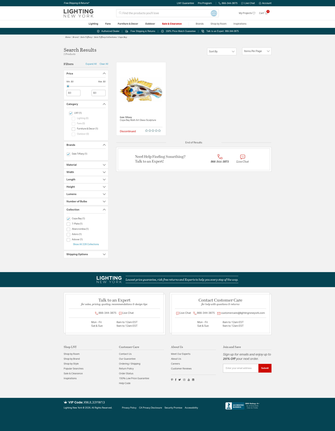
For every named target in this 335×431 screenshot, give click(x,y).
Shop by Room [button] (218, 24)
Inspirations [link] (239, 24)
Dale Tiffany (86, 37)
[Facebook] (175, 379)
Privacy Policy (129, 408)
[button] (265, 3)
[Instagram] (184, 379)
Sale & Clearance (73, 373)
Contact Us (125, 354)
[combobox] (167, 13)
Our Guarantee (127, 359)
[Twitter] (179, 379)
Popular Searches (73, 369)
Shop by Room (72, 354)
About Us (176, 359)
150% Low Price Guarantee (134, 378)
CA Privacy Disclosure (150, 408)
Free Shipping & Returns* (76, 3)
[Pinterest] (172, 379)
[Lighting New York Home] (78, 13)
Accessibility (191, 408)
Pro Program (205, 3)
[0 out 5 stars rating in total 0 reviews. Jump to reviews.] (153, 130)
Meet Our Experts (180, 354)
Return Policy (126, 369)
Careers (175, 364)
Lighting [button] (93, 24)
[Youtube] (189, 379)
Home (68, 37)
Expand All (91, 64)
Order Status (126, 373)
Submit (265, 368)
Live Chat (249, 3)
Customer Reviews (181, 369)
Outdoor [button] (150, 24)
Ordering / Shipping (129, 364)
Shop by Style (71, 364)
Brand (76, 37)
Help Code (125, 383)
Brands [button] (200, 24)
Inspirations (70, 378)
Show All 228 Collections (86, 244)
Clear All (104, 64)
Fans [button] (108, 24)
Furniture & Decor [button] (128, 24)
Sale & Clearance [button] (172, 24)
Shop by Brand (72, 359)
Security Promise (173, 408)
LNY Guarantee (185, 3)
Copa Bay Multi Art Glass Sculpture (138, 120)
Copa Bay (122, 37)
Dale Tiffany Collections (105, 37)
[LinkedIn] (193, 379)
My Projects (245, 13)
